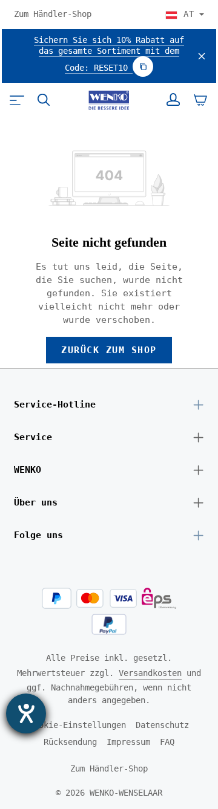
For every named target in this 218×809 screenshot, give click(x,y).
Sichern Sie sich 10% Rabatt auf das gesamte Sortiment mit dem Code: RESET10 (109, 54)
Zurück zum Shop (108, 350)
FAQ (167, 742)
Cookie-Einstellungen (77, 725)
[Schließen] (201, 56)
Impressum (128, 742)
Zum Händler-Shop (52, 14)
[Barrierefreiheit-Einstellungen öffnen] (26, 713)
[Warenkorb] (200, 100)
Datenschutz (162, 725)
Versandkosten (150, 673)
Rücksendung (70, 742)
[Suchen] (43, 100)
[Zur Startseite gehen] (108, 100)
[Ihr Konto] (173, 100)
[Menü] (17, 100)
